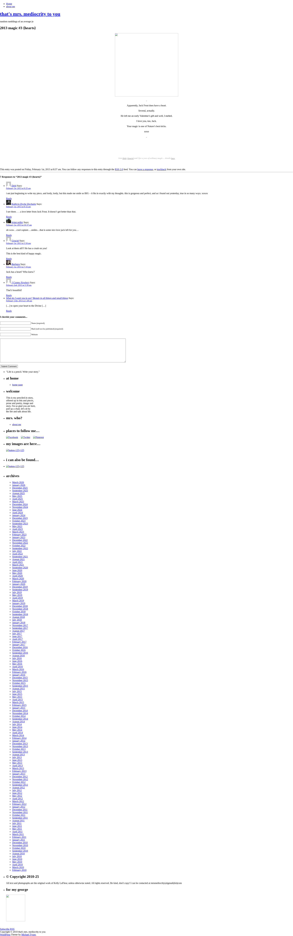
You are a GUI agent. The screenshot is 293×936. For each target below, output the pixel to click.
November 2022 (20, 543)
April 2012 (17, 798)
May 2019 (17, 595)
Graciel (15, 240)
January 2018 (18, 622)
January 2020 (18, 584)
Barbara (16, 264)
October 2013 (18, 749)
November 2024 (20, 507)
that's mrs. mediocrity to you (30, 14)
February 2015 (19, 705)
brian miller (17, 222)
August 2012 (18, 787)
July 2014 (17, 724)
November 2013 (20, 746)
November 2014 (20, 713)
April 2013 (17, 765)
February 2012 (19, 804)
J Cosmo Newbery (20, 282)
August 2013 (18, 754)
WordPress (5, 934)
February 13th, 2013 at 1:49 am (19, 301)
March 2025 (18, 501)
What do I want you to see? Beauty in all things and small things (37, 298)
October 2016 (18, 650)
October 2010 (18, 848)
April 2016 (17, 666)
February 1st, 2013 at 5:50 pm (18, 243)
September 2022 (20, 548)
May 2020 (17, 573)
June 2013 (17, 760)
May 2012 (17, 796)
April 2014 (17, 732)
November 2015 (20, 680)
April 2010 (17, 864)
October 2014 (18, 716)
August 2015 (18, 688)
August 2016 (18, 655)
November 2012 (20, 779)
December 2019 (20, 587)
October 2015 (18, 683)
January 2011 (18, 840)
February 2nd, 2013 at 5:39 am (18, 285)
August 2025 (18, 493)
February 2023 (19, 534)
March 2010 (18, 867)
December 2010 (20, 842)
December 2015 (20, 677)
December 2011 (19, 809)
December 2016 (20, 647)
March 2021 (18, 565)
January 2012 (18, 807)
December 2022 (20, 540)
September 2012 (20, 785)
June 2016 (17, 661)
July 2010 (17, 856)
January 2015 (18, 708)
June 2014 (17, 727)
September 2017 (20, 628)
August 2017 (18, 631)
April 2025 (17, 499)
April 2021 (17, 562)
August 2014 (18, 721)
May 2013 (17, 763)
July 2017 (17, 633)
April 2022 (17, 554)
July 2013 (17, 757)
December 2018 (20, 606)
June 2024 (17, 510)
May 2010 (17, 862)
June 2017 (17, 636)
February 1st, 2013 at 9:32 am (18, 206)
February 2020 (19, 581)
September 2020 (20, 567)
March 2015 (18, 702)
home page (17, 384)
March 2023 (18, 532)
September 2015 (20, 686)
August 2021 (18, 559)
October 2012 (18, 782)
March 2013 (18, 768)
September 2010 (20, 851)
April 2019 (17, 598)
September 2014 (20, 719)
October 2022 (18, 545)
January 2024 (18, 515)
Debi (14, 185)
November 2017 (20, 625)
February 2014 (19, 738)
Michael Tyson (28, 934)
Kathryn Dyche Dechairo (24, 204)
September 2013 (20, 752)
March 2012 (18, 801)
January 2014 (18, 741)
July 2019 (17, 592)
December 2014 (20, 710)
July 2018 (17, 620)
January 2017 (18, 644)
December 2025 (20, 488)
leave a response (145, 169)
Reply (9, 198)
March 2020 (18, 578)
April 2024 (17, 512)
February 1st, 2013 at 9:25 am (18, 188)
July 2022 (17, 551)
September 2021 (20, 556)
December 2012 (20, 776)
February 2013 (19, 771)
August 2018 (18, 617)
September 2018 (20, 614)
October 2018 (18, 611)
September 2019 (20, 589)
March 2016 (18, 669)
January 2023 (18, 537)
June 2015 (17, 694)
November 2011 (20, 812)
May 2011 (17, 829)
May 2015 (17, 697)
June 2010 (17, 859)
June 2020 (17, 570)
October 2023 (18, 521)
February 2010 (19, 870)
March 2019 (18, 600)
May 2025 (17, 496)
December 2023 (20, 518)
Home (9, 3)
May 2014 (17, 730)
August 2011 (18, 820)
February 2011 (19, 837)
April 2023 (17, 529)
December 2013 (20, 743)
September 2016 (20, 653)
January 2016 (18, 675)
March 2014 (18, 735)
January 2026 (18, 485)
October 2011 (18, 815)
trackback (161, 169)
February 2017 (19, 642)
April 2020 (17, 576)
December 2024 (20, 504)
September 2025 (20, 490)
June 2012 (17, 793)
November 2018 (20, 609)
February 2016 (19, 672)
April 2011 (17, 831)
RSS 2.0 (119, 169)
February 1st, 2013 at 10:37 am (19, 225)
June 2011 (17, 826)
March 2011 (18, 834)
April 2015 (17, 699)
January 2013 (18, 774)
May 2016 (17, 664)
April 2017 (17, 639)
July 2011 (17, 823)
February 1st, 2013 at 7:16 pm (18, 267)
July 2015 (17, 691)
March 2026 (18, 482)
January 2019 (18, 603)
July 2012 (17, 790)
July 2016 (17, 658)
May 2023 (17, 526)
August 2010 (18, 853)
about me (10, 6)
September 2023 (20, 523)
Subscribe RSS (7, 929)
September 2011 (20, 818)
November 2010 (20, 845)
